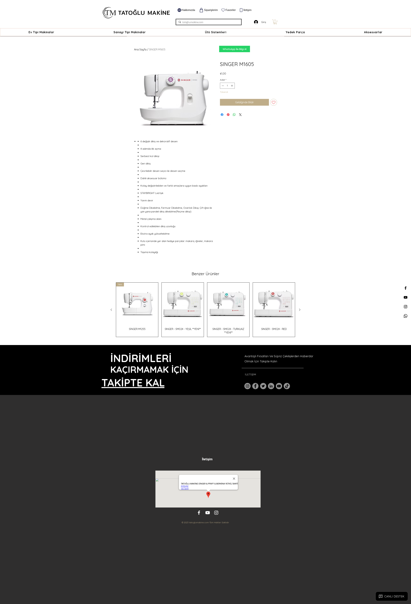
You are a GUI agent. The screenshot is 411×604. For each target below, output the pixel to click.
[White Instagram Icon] (216, 512)
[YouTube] (279, 386)
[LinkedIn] (271, 386)
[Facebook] (255, 386)
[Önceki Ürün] (111, 310)
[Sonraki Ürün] (300, 310)
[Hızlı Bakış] (183, 304)
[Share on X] (240, 115)
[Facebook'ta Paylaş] (222, 115)
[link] (275, 21)
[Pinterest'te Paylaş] (228, 115)
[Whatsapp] (405, 316)
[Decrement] (222, 85)
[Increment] (232, 85)
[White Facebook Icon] (199, 512)
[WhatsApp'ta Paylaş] (234, 115)
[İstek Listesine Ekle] (273, 102)
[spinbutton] (227, 85)
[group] (205, 309)
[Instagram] (247, 386)
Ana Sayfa (140, 49)
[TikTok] (287, 386)
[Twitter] (263, 386)
